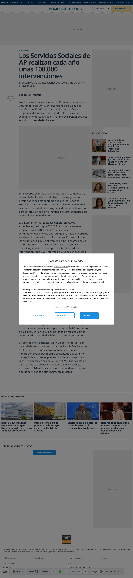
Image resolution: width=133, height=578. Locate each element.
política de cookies (78, 282)
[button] (66, 307)
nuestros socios (61, 266)
